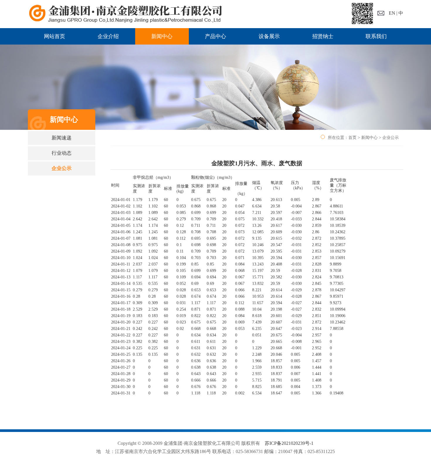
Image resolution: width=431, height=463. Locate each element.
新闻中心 (161, 36)
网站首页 (54, 36)
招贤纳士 (322, 36)
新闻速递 (62, 138)
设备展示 (269, 36)
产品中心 (215, 36)
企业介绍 (108, 36)
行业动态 (62, 153)
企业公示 (62, 168)
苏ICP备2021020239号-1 (289, 443)
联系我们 (376, 36)
